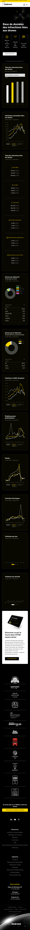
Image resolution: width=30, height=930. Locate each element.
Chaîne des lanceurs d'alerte (15, 911)
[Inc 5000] (15, 732)
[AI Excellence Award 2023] (15, 705)
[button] (26, 4)
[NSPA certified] (15, 715)
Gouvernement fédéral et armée (15, 870)
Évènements (15, 847)
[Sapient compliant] (15, 687)
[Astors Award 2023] (15, 754)
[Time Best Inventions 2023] (15, 742)
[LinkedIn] (11, 819)
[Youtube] (15, 819)
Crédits (16, 909)
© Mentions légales (12, 907)
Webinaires (15, 837)
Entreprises (15, 867)
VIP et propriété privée (15, 875)
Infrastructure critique (15, 864)
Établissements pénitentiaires (15, 862)
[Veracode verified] (15, 695)
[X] (19, 819)
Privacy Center (23, 909)
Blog (15, 842)
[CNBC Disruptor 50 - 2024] (15, 724)
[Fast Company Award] (15, 767)
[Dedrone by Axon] (7, 4)
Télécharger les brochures (15, 835)
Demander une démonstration (15, 832)
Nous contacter (9, 53)
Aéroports (15, 859)
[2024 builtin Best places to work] (15, 792)
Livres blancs (15, 840)
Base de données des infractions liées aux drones (15, 845)
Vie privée (20, 907)
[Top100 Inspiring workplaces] (15, 779)
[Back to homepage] (15, 924)
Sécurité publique (15, 872)
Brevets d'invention (8, 909)
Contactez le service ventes (15, 810)
